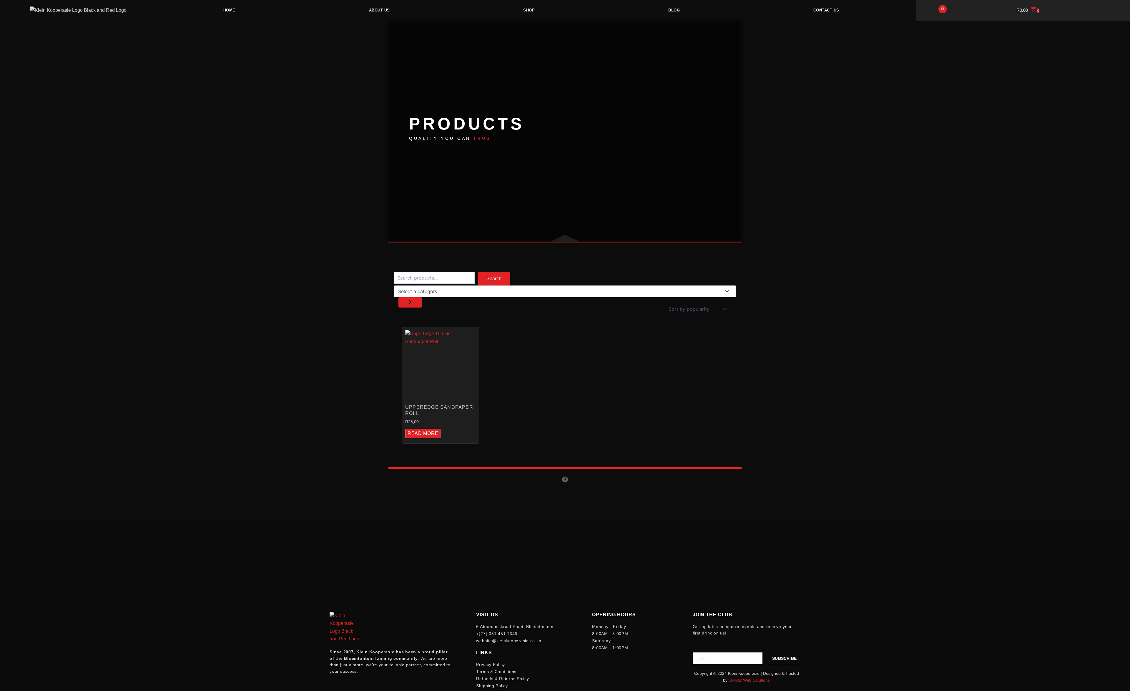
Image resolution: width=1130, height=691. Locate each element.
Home (229, 10)
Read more (423, 433)
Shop (529, 10)
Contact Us (826, 10)
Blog (674, 10)
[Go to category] (410, 302)
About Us (379, 10)
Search (493, 278)
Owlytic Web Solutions (749, 680)
